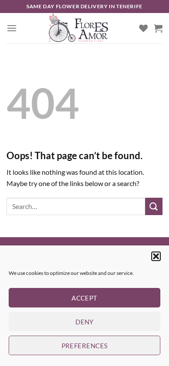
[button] (156, 256)
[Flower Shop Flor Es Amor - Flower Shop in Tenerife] (78, 28)
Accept (85, 298)
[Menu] (11, 28)
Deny (84, 322)
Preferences (85, 346)
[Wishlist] (143, 28)
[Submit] (153, 206)
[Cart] (158, 28)
